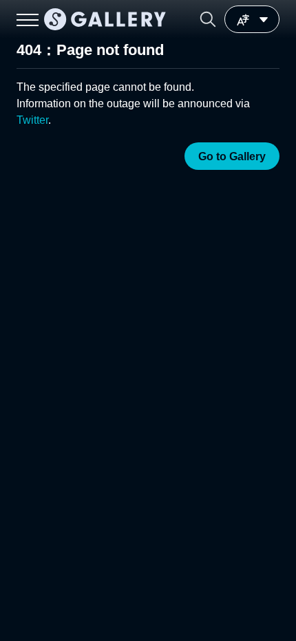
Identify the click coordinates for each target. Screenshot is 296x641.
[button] (208, 19)
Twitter (32, 120)
